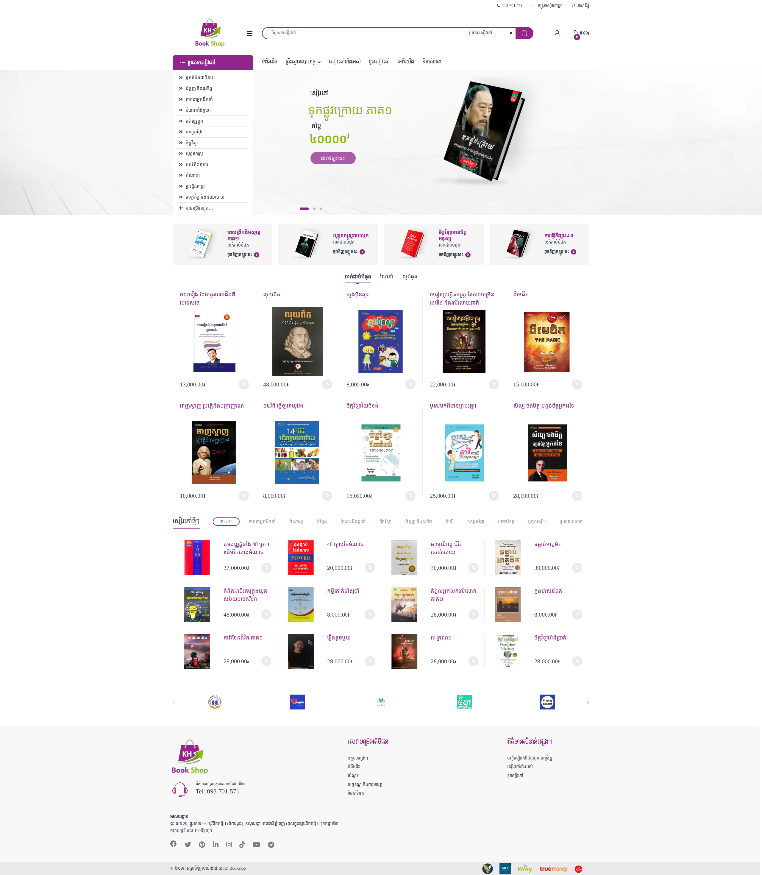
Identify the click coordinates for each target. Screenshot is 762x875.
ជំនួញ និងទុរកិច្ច (199, 88)
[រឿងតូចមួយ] (303, 651)
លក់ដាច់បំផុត (358, 277)
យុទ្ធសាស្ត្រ (194, 153)
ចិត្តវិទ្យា (192, 143)
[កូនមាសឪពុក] (510, 604)
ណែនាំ (386, 277)
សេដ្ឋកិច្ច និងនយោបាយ (205, 197)
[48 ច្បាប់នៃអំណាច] (303, 557)
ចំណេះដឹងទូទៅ (198, 110)
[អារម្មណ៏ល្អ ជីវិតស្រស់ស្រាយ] (407, 557)
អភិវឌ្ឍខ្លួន (194, 121)
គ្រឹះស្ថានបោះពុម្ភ (300, 61)
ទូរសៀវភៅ (379, 61)
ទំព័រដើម (269, 61)
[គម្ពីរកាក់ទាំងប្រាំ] (303, 604)
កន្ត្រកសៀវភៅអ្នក (550, 5)
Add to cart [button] (244, 384)
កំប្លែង (322, 521)
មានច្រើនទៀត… (199, 208)
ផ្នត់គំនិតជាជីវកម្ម (200, 77)
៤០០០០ (330, 141)
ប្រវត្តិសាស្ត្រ (195, 186)
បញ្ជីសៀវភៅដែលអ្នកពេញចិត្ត (529, 758)
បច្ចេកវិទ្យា (506, 521)
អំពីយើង (406, 61)
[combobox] (364, 33)
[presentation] (588, 702)
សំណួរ (353, 775)
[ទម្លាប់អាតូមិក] (510, 557)
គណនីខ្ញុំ (583, 5)
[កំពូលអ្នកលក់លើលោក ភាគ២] (407, 604)
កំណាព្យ (193, 175)
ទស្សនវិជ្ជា (194, 132)
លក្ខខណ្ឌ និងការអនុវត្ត (365, 784)
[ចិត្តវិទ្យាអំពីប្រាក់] (510, 651)
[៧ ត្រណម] (407, 651)
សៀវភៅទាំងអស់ (344, 61)
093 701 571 (512, 5)
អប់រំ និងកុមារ (197, 164)
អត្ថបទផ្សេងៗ (358, 758)
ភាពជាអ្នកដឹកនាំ (199, 99)
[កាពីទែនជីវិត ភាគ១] (199, 651)
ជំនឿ (450, 521)
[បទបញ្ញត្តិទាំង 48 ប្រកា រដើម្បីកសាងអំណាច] (199, 557)
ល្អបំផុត (409, 277)
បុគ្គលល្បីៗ (537, 521)
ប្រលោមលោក (571, 521)
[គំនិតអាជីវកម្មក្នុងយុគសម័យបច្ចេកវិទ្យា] (199, 604)
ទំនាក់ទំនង (431, 61)
